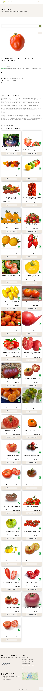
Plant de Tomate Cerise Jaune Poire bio (11, 557)
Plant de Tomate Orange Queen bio (11, 404)
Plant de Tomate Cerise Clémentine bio (11, 249)
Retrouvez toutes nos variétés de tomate (8, 125)
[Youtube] (9, 664)
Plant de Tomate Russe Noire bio (31, 481)
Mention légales (25, 657)
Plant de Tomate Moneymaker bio (11, 352)
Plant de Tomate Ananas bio (31, 557)
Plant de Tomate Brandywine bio (11, 455)
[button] (11, 153)
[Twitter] (7, 664)
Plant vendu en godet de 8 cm (10, 80)
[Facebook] (3, 664)
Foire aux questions (26, 663)
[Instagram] (5, 664)
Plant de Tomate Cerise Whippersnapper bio (31, 224)
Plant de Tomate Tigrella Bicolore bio (11, 327)
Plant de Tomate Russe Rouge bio (11, 481)
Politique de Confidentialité (27, 667)
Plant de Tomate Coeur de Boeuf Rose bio (32, 353)
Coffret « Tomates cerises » (11, 171)
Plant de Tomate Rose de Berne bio (32, 607)
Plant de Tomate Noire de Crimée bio (11, 506)
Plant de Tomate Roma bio (32, 582)
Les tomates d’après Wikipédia (7, 123)
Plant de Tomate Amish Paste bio (31, 249)
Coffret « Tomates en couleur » (31, 171)
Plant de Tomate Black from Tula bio (11, 378)
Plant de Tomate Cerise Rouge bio (32, 531)
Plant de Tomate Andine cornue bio (11, 582)
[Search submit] (40, 26)
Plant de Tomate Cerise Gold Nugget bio (11, 224)
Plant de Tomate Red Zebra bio (32, 301)
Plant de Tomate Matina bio (31, 506)
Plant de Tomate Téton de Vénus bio (31, 327)
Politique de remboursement (27, 659)
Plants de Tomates (13, 78)
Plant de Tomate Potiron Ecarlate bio (32, 378)
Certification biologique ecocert (28, 661)
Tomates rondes (20, 78)
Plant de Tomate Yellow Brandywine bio (31, 276)
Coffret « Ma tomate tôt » (32, 146)
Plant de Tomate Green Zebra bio (11, 531)
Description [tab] (11, 90)
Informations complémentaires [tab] (31, 90)
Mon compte (24, 669)
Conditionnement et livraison (28, 665)
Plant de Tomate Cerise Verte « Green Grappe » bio (32, 405)
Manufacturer (7, 82)
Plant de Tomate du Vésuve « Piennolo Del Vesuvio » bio (32, 198)
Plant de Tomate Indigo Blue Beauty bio (11, 146)
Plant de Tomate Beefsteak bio (11, 430)
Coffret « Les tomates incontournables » (11, 198)
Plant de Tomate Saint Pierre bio (11, 607)
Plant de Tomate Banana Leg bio (11, 301)
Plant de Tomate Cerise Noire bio (31, 455)
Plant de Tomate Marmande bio (11, 633)
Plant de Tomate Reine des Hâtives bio (11, 275)
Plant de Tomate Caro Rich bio (32, 430)
